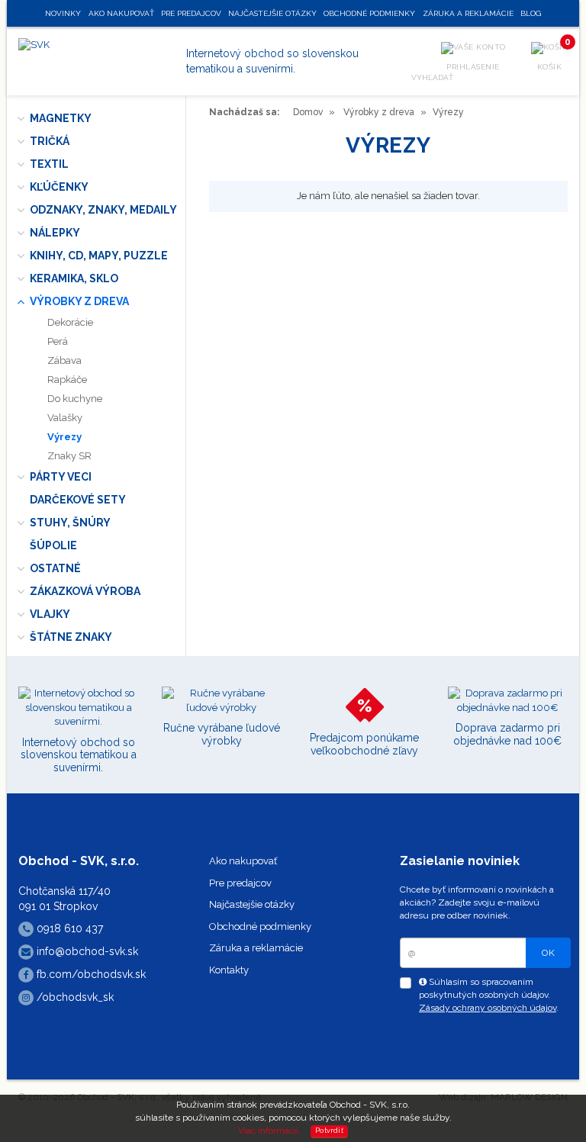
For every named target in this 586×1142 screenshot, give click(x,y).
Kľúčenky (59, 187)
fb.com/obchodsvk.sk (90, 974)
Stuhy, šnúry (70, 522)
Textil (49, 164)
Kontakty (229, 970)
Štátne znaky (71, 637)
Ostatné (55, 568)
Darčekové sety (78, 500)
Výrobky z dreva (79, 301)
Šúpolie (53, 545)
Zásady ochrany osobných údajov (487, 1007)
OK (548, 952)
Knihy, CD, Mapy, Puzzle (99, 255)
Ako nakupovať (243, 861)
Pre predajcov (240, 883)
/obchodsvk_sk (74, 997)
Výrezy (64, 436)
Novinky (63, 13)
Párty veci (61, 477)
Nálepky (55, 233)
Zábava (64, 360)
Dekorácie (70, 322)
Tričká (49, 141)
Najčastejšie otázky (252, 904)
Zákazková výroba (85, 591)
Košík (552, 56)
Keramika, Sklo (74, 278)
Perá (57, 341)
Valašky (64, 417)
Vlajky (50, 614)
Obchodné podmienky (260, 926)
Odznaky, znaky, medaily (103, 210)
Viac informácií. (269, 1130)
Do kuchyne (74, 398)
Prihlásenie (473, 67)
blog (530, 13)
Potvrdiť (329, 1130)
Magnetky (61, 118)
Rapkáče (67, 379)
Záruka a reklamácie (256, 948)
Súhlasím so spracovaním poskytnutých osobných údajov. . (489, 994)
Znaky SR (69, 456)
